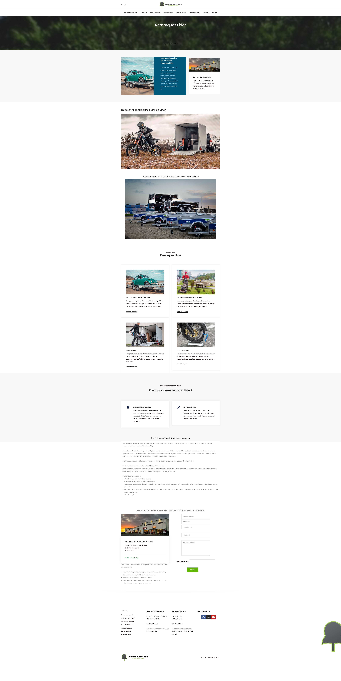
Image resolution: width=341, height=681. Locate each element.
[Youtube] (213, 617)
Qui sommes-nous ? (194, 12)
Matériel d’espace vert (130, 12)
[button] (170, 141)
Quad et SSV (143, 12)
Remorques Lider (168, 12)
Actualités (206, 12)
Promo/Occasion (181, 12)
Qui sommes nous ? (127, 615)
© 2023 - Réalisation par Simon (210, 657)
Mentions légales (126, 635)
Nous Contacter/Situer (128, 618)
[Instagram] (208, 617)
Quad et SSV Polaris (127, 625)
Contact (214, 12)
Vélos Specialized (155, 12)
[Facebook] (203, 617)
